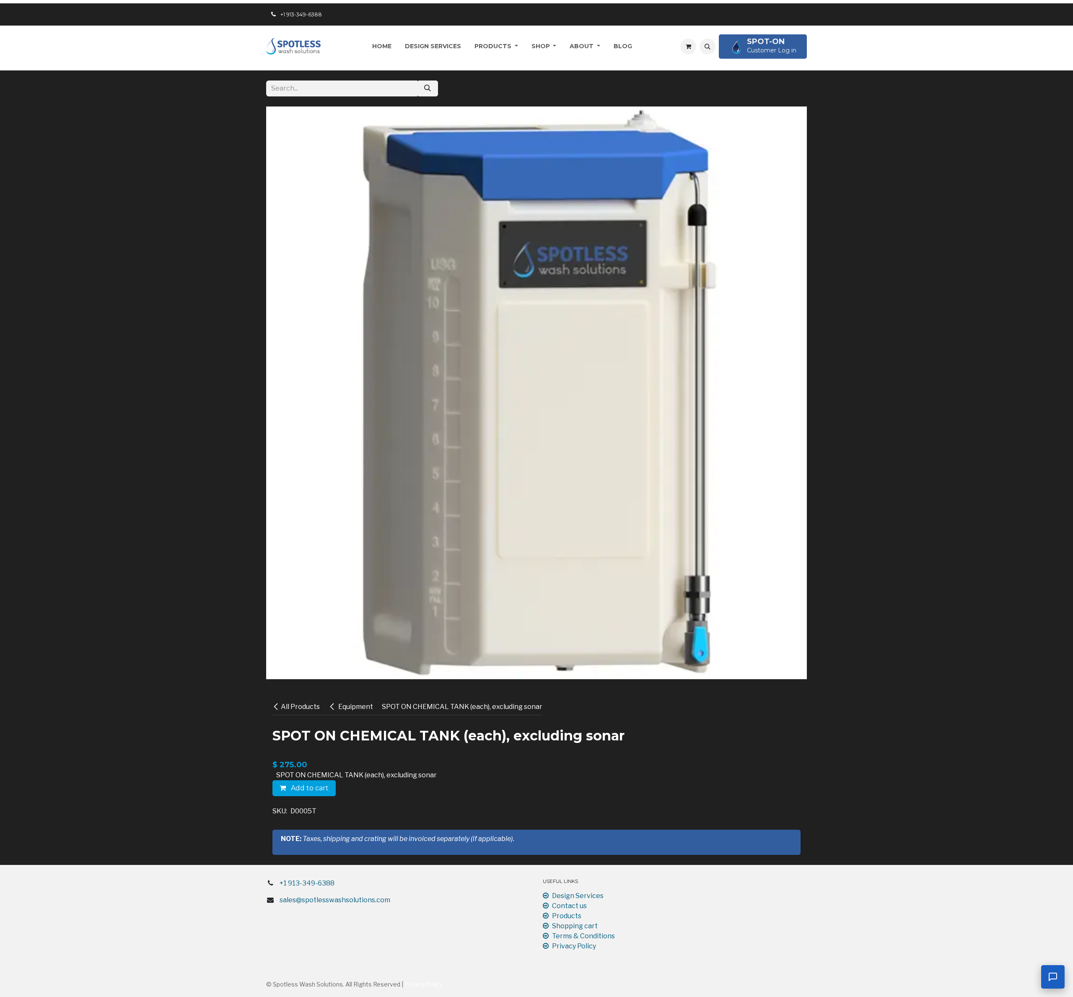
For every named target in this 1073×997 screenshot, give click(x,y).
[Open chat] (1053, 977)
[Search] (427, 88)
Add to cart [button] (309, 788)
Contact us (569, 906)
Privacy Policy (574, 946)
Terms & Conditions (583, 936)
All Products (300, 707)
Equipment (355, 707)
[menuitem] (381, 46)
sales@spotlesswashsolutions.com (335, 900)
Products (566, 916)
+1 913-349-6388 (307, 883)
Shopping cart (575, 926)
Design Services (578, 896)
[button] (707, 47)
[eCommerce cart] (688, 47)
